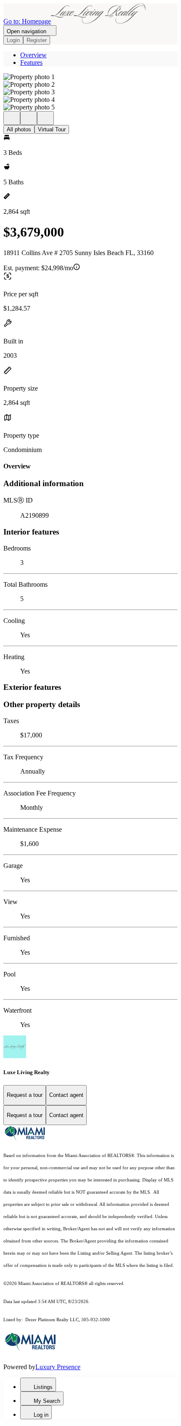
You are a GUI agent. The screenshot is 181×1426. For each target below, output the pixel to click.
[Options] (11, 118)
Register (37, 40)
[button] (90, 77)
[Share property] (45, 118)
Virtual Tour (52, 129)
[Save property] (28, 118)
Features (31, 62)
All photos (19, 129)
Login (13, 40)
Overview (33, 55)
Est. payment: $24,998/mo (38, 267)
